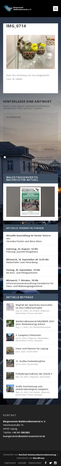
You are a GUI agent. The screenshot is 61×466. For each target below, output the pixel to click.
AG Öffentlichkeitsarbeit (40, 327)
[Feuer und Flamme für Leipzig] (10, 351)
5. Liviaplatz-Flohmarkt (28, 335)
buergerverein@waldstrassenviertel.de (24, 436)
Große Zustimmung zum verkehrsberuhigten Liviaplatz (32, 388)
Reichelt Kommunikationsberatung (37, 454)
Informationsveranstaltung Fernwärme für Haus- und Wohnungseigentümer (29, 283)
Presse (30, 313)
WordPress (38, 458)
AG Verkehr (35, 311)
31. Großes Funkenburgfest (30, 361)
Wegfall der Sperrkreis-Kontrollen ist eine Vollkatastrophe (34, 306)
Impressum (10, 462)
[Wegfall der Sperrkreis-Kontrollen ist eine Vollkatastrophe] (10, 307)
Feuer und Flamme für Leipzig (32, 348)
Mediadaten (43, 338)
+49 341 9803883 (21, 432)
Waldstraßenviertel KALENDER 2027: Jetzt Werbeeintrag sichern (35, 323)
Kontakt (22, 462)
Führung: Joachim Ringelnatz (22, 250)
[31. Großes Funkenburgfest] (10, 363)
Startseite (38, 313)
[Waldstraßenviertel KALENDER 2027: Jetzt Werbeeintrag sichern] (10, 323)
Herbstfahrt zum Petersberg (27, 261)
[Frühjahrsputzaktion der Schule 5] (10, 376)
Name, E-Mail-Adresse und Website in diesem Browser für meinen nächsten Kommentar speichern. (30, 158)
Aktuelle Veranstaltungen (25, 228)
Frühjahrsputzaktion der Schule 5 (34, 373)
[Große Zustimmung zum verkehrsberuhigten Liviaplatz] (10, 388)
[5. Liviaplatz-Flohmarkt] (10, 337)
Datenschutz (34, 462)
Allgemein (45, 311)
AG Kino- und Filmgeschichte (23, 271)
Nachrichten (21, 313)
